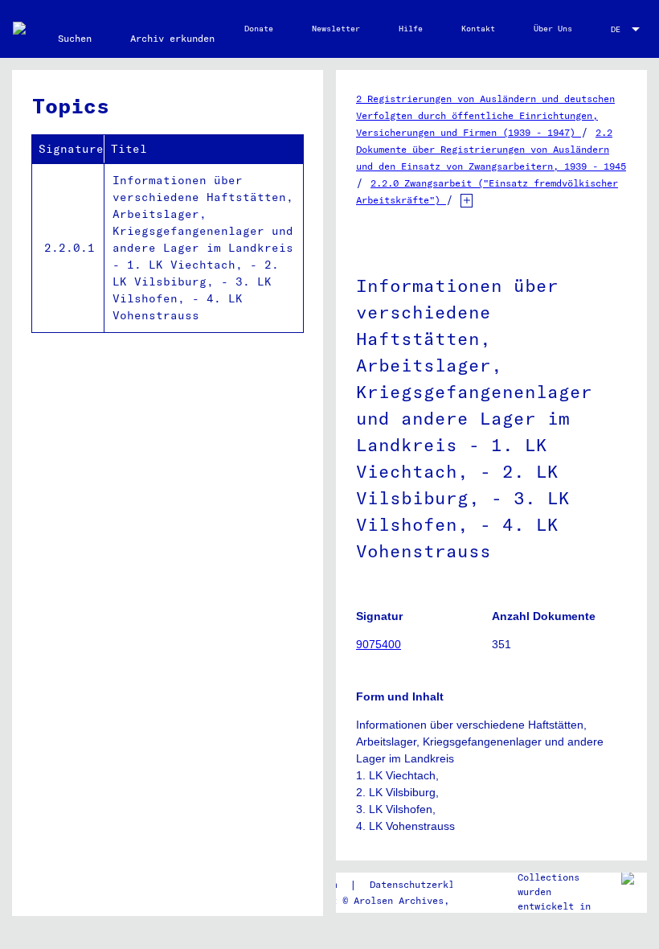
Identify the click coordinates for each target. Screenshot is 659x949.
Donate (258, 28)
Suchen (75, 38)
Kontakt (478, 28)
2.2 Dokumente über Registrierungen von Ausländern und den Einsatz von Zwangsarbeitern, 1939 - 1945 (491, 149)
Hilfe (411, 28)
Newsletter (336, 28)
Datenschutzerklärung (426, 884)
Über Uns (553, 28)
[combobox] (627, 29)
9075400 (378, 644)
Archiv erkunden (172, 38)
